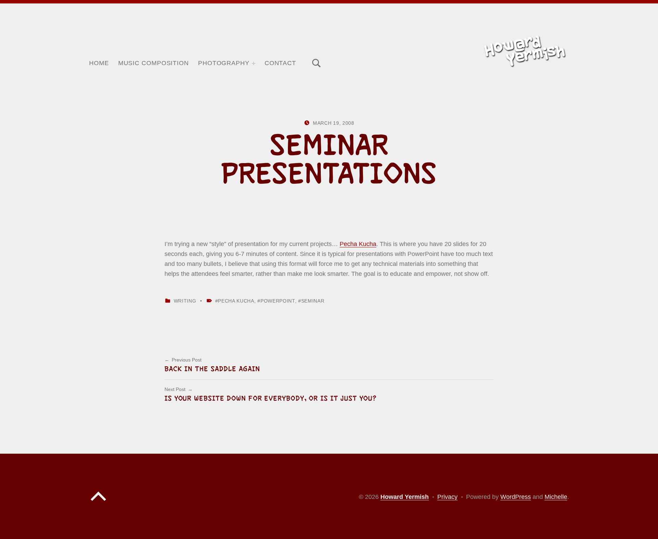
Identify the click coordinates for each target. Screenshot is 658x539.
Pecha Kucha (358, 244)
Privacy (447, 496)
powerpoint (277, 301)
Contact (280, 63)
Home (99, 63)
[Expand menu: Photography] (253, 63)
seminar (312, 301)
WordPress (515, 496)
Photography (223, 63)
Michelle (556, 496)
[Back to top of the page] (98, 502)
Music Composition (153, 63)
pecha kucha (236, 301)
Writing (185, 301)
